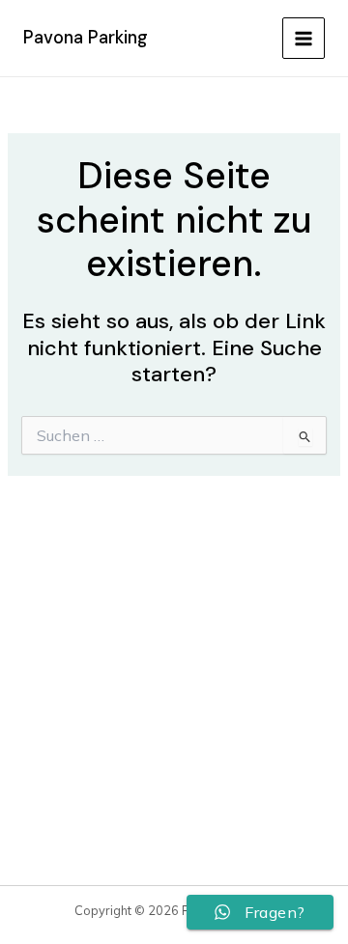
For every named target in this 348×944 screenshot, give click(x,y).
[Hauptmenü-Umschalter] (303, 38)
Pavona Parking (85, 37)
